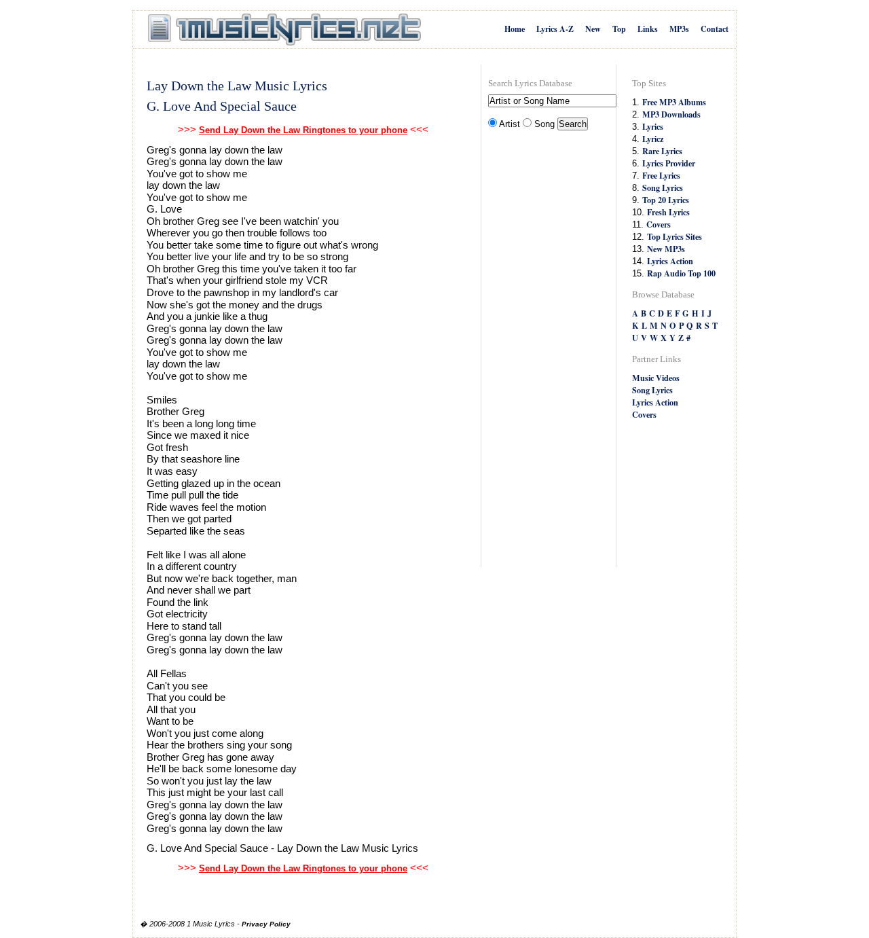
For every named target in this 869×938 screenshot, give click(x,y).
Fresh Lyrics (668, 212)
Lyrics (652, 126)
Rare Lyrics (662, 151)
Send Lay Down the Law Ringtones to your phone (303, 130)
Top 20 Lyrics (665, 200)
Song (544, 124)
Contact (714, 29)
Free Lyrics (661, 175)
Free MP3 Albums (674, 102)
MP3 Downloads (671, 114)
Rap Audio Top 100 (681, 273)
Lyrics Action (670, 261)
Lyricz (652, 138)
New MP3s (666, 248)
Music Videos (656, 378)
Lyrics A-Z (555, 29)
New (593, 29)
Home (514, 29)
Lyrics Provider (668, 163)
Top (619, 29)
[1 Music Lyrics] (284, 30)
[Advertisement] (542, 350)
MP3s (679, 29)
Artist (509, 124)
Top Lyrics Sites (674, 236)
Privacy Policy (266, 924)
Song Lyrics (662, 187)
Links (647, 29)
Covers (658, 224)
